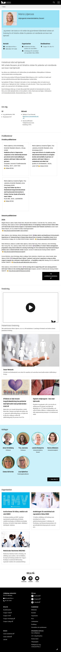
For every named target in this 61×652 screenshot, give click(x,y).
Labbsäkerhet (34, 621)
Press (32, 618)
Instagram (36, 599)
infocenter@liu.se (9, 598)
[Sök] (53, 2)
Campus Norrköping (8, 618)
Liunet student (6, 636)
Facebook (36, 596)
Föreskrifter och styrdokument (38, 627)
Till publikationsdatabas (50, 275)
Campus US (6, 615)
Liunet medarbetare (8, 633)
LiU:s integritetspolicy (36, 636)
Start (4, 6)
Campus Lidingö (7, 621)
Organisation (34, 615)
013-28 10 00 (8, 600)
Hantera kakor (34, 639)
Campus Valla (6, 612)
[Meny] (58, 2)
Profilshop (33, 624)
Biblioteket (34, 610)
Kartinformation (7, 610)
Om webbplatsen (35, 633)
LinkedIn (36, 602)
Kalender (33, 612)
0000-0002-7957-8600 (11, 49)
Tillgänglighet (34, 641)
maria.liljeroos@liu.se (10, 46)
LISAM (5, 639)
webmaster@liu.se (36, 646)
